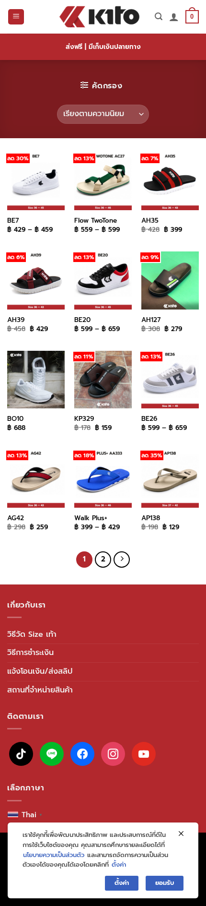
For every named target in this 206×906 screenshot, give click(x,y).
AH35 (150, 220)
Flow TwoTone (95, 220)
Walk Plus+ (90, 518)
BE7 (13, 220)
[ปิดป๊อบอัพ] (181, 834)
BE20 (82, 320)
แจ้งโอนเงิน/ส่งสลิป (39, 671)
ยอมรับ (164, 882)
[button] (16, 17)
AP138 (150, 518)
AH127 (150, 320)
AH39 (15, 320)
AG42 (15, 518)
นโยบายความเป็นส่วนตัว (53, 854)
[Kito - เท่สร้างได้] (100, 17)
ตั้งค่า (119, 864)
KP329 (84, 419)
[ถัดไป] (122, 559)
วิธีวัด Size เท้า (32, 634)
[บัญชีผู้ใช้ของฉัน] (174, 16)
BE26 (149, 419)
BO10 (15, 419)
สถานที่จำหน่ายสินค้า (40, 690)
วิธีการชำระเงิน (30, 652)
